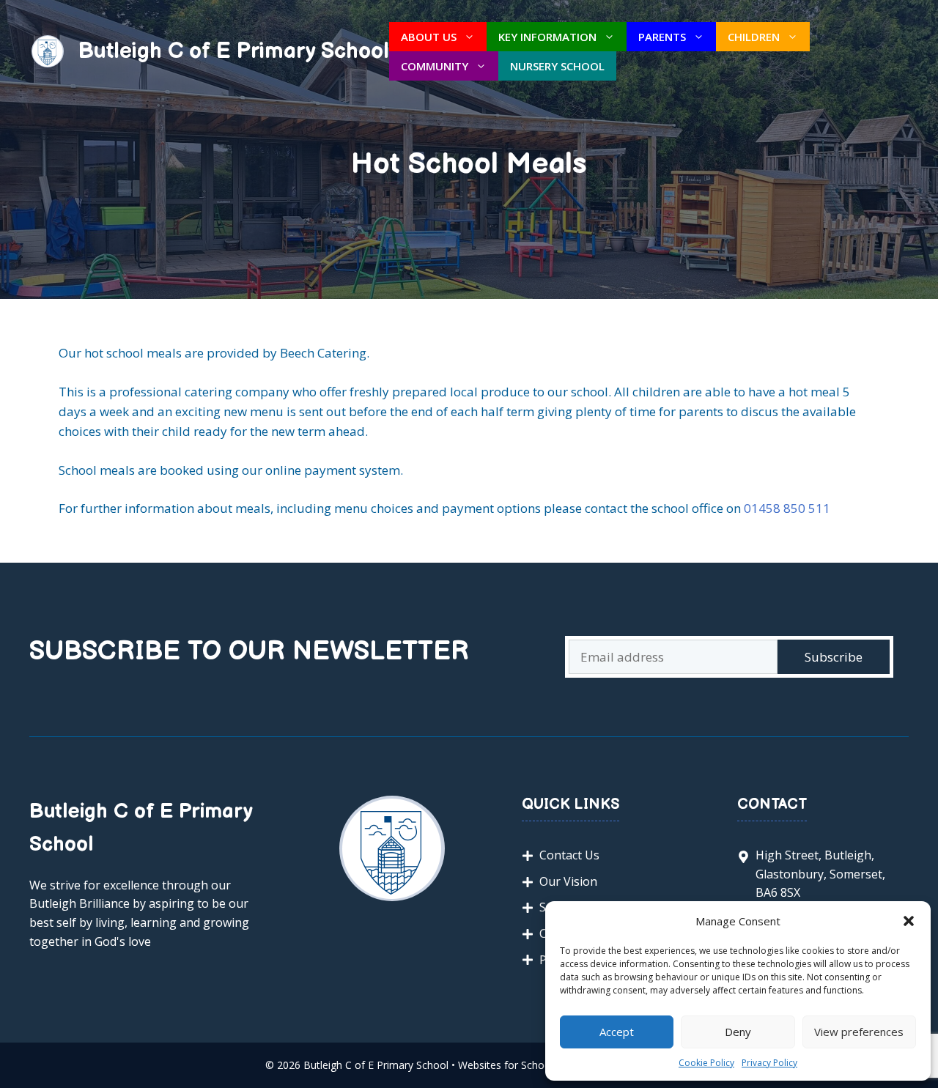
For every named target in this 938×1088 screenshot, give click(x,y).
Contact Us (569, 855)
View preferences (859, 1031)
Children (754, 36)
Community (434, 66)
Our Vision (568, 881)
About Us (429, 36)
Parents (662, 36)
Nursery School (557, 66)
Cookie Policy (706, 1062)
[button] (908, 921)
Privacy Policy (769, 1062)
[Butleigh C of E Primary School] (47, 50)
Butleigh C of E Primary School (233, 51)
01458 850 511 (787, 508)
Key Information (547, 36)
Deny (738, 1031)
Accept (616, 1031)
